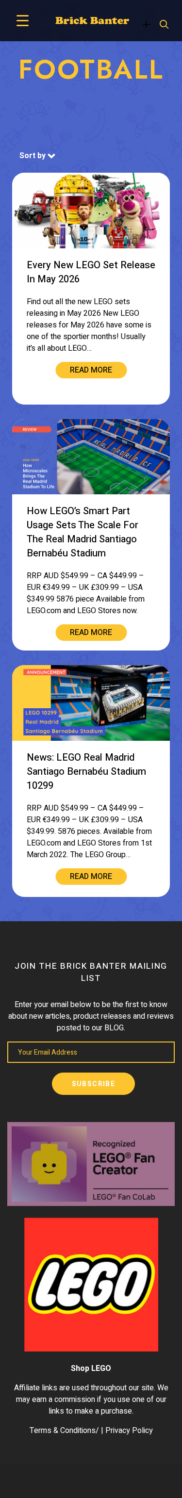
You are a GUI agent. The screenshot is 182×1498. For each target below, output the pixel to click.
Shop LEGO (91, 1368)
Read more (91, 370)
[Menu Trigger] (22, 20)
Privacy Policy (129, 1430)
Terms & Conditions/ (64, 1430)
